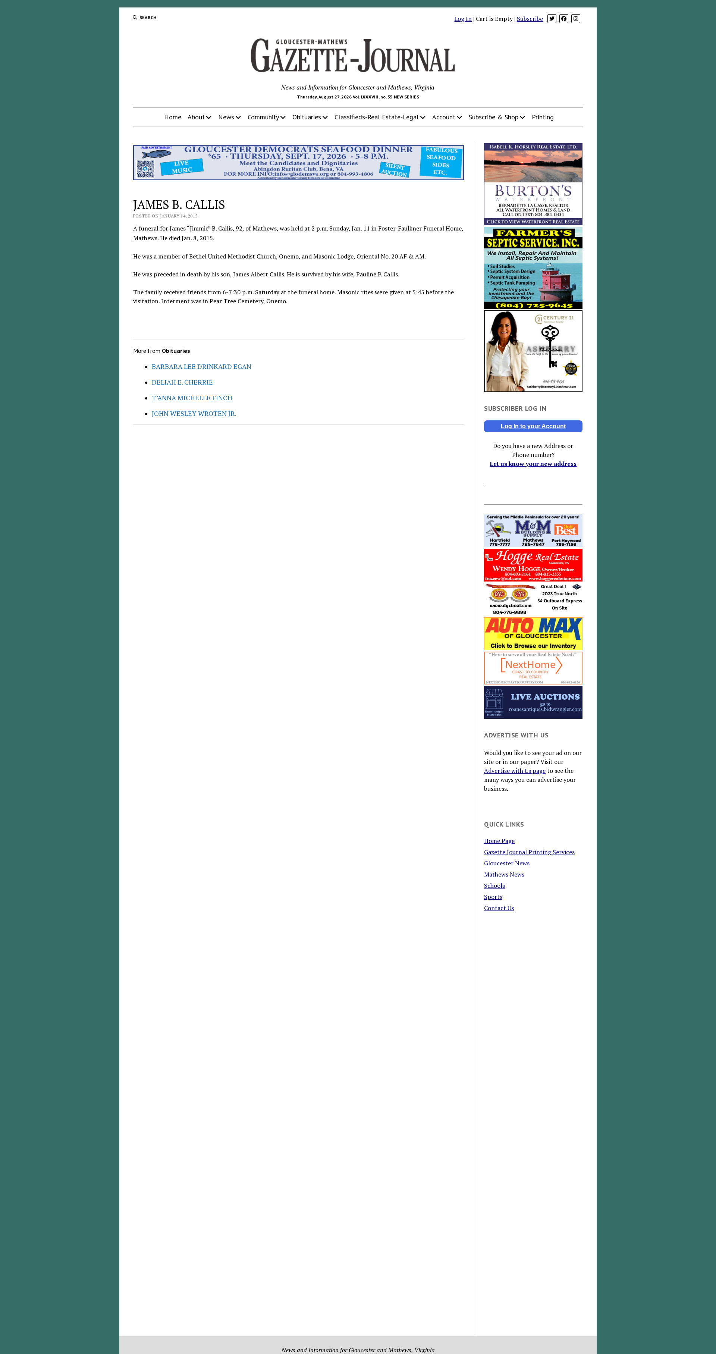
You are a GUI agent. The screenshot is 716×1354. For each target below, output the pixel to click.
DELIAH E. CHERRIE (182, 381)
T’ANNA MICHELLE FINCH (192, 397)
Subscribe (530, 19)
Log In (463, 19)
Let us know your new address (533, 464)
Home (172, 117)
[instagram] (575, 18)
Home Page (499, 841)
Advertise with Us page (515, 771)
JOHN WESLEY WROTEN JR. (194, 413)
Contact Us (499, 908)
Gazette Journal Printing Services (529, 852)
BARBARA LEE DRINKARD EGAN (201, 366)
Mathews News (504, 874)
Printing (543, 117)
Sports (493, 897)
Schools (494, 885)
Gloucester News (507, 863)
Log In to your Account (533, 426)
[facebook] (563, 18)
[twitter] (551, 18)
